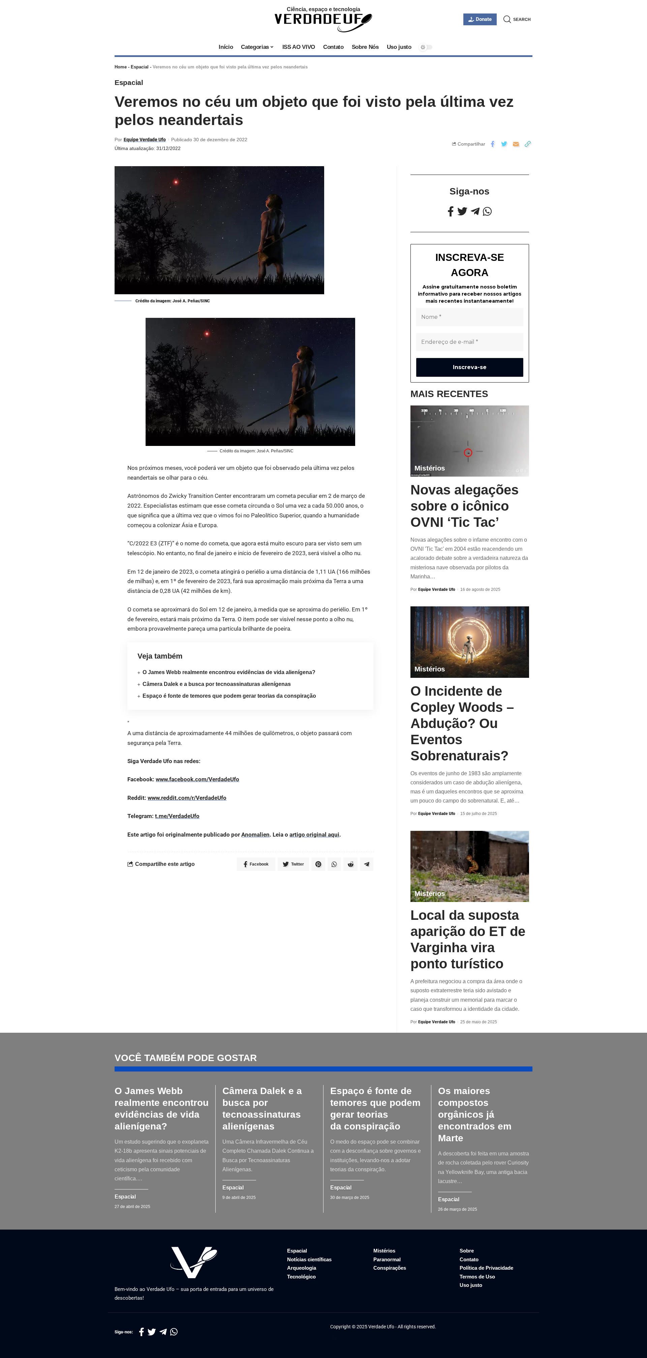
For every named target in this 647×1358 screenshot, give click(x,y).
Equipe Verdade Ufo (145, 139)
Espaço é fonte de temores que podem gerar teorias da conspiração (229, 696)
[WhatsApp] (487, 211)
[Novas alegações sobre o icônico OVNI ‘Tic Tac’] (469, 441)
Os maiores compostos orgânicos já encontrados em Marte (475, 1114)
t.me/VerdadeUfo (177, 816)
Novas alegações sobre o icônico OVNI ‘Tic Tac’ (464, 506)
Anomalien (255, 834)
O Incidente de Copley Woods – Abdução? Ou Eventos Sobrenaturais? (462, 723)
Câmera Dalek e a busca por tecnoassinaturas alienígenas (217, 684)
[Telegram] (475, 211)
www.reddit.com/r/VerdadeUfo (187, 797)
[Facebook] (451, 211)
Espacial (140, 66)
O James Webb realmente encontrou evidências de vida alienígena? (229, 672)
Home (121, 66)
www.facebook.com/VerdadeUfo (197, 779)
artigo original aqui (314, 834)
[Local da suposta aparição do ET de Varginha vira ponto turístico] (469, 866)
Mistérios (429, 468)
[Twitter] (462, 211)
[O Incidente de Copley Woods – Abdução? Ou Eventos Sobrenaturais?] (469, 641)
